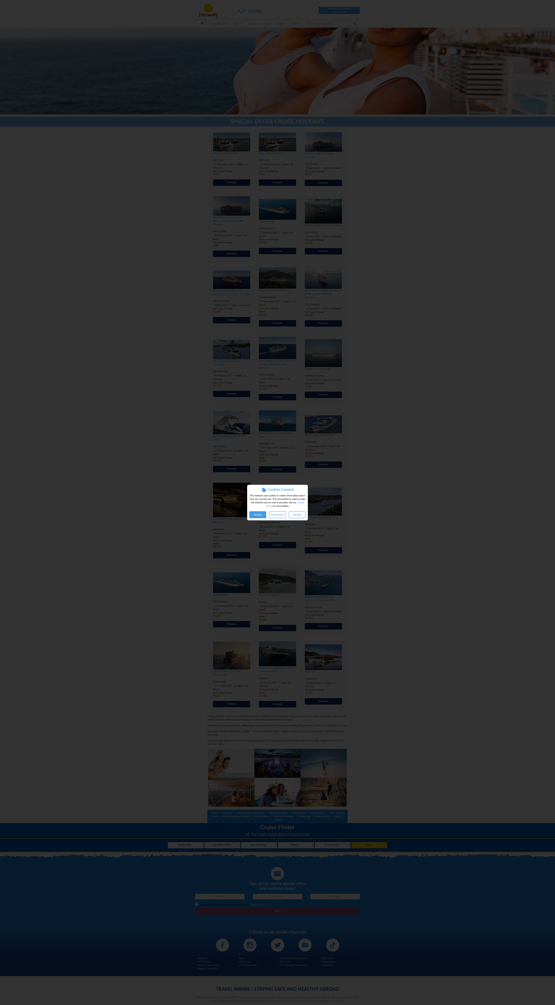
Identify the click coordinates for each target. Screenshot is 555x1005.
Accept (257, 515)
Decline (297, 515)
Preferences (277, 515)
